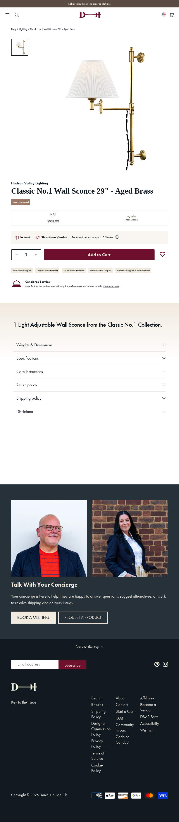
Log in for (131, 218)
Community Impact (125, 727)
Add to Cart (99, 255)
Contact (122, 704)
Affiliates (147, 698)
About (121, 698)
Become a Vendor (148, 707)
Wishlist (146, 730)
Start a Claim (126, 711)
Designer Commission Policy (101, 729)
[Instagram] (165, 664)
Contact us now (111, 286)
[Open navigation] (7, 15)
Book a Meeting (33, 617)
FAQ (119, 718)
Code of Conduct (122, 739)
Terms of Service (97, 755)
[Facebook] (148, 664)
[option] (19, 47)
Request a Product (83, 617)
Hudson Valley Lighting (29, 183)
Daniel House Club (53, 794)
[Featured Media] (100, 106)
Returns (97, 704)
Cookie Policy (97, 767)
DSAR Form (149, 717)
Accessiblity (149, 723)
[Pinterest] (157, 664)
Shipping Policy (98, 714)
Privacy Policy (97, 743)
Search (97, 698)
